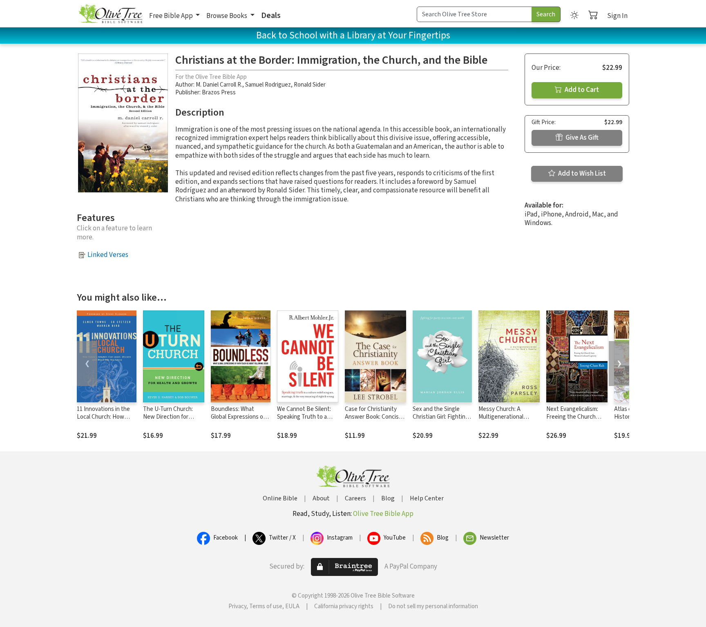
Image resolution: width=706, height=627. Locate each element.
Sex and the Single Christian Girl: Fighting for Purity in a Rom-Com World (441, 421)
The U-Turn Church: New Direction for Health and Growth (168, 417)
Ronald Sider (310, 84)
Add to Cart (581, 90)
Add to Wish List (581, 174)
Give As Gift (581, 138)
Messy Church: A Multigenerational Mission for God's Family (508, 417)
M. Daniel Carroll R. (219, 84)
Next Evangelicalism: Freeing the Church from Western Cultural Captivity (574, 421)
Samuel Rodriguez (268, 84)
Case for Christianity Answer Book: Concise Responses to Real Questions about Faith (373, 421)
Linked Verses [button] (107, 255)
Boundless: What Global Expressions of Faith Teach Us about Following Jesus (238, 421)
